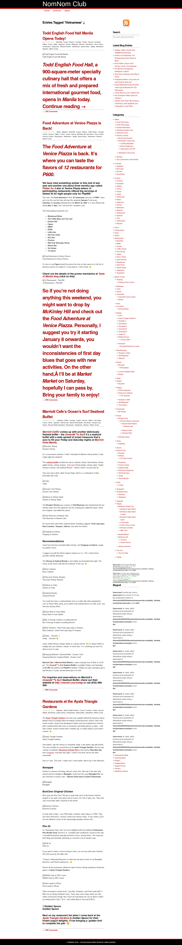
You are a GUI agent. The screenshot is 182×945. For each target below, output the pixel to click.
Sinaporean (55, 46)
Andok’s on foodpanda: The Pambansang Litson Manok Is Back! (125, 58)
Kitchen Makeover (126, 146)
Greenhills (120, 294)
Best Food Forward (125, 138)
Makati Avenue (123, 337)
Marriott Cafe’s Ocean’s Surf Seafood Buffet (73, 414)
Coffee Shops (92, 132)
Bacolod (121, 384)
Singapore (50, 753)
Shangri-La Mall (124, 353)
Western (45, 49)
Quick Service (61, 712)
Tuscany (123, 540)
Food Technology (123, 125)
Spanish (120, 216)
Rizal (118, 482)
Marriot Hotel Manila (76, 422)
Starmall (121, 358)
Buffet (66, 420)
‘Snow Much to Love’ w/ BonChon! (127, 93)
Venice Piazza (82, 136)
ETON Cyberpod (124, 390)
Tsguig (119, 557)
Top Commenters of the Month (127, 160)
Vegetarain (120, 270)
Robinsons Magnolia (126, 470)
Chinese (71, 42)
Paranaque (121, 409)
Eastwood (122, 462)
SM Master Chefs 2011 (126, 141)
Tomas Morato (123, 478)
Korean (68, 44)
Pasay (45, 425)
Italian (55, 44)
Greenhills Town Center (127, 297)
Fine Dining (97, 420)
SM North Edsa (123, 473)
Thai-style (71, 465)
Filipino (45, 44)
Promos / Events (48, 136)
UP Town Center (126, 458)
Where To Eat (53, 49)
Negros (119, 381)
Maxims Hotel (127, 430)
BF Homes (122, 412)
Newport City (96, 422)
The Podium (122, 405)
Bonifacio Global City (126, 506)
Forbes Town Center (127, 525)
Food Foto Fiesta (123, 122)
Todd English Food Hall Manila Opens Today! (68, 35)
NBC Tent (123, 530)
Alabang (120, 280)
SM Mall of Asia (124, 437)
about (67, 10)
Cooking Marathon (127, 143)
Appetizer (65, 132)
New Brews (89, 44)
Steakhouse (76, 46)
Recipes (120, 157)
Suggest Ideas (120, 763)
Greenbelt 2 (122, 326)
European (97, 42)
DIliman (121, 456)
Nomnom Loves (122, 133)
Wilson (120, 300)
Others (117, 236)
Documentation (120, 758)
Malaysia (121, 494)
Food (116, 228)
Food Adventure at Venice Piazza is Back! (72, 125)
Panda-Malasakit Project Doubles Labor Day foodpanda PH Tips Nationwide (127, 87)
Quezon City (121, 450)
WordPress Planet (121, 771)
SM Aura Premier (65, 46)
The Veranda (125, 396)
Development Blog (121, 755)
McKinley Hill (81, 134)
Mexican (82, 44)
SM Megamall (123, 356)
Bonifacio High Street (128, 509)
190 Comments (51, 930)
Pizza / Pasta (98, 44)
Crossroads (124, 522)
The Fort (120, 550)
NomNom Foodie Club (125, 130)
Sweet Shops (85, 46)
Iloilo (118, 304)
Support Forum (120, 766)
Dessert (90, 42)
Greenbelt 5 (122, 332)
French (62, 134)
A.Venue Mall (125, 340)
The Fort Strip (123, 553)
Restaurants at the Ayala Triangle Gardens (70, 703)
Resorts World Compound (56, 425)
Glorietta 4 (122, 321)
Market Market (123, 534)
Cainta (120, 485)
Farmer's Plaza (123, 465)
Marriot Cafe (65, 422)
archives (57, 10)
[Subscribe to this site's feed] (126, 23)
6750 (120, 316)
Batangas (120, 286)
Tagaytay (120, 501)
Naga (119, 378)
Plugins (117, 761)
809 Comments (51, 690)
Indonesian (121, 197)
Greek (119, 194)
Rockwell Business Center (129, 346)
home (47, 10)
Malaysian (75, 44)
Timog (120, 476)
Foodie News (119, 230)
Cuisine (84, 42)
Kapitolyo (121, 444)
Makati (45, 712)
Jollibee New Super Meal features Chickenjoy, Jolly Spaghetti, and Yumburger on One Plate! (127, 103)
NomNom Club (64, 4)
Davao (119, 292)
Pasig (119, 441)
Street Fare (121, 265)
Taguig (92, 46)
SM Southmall (123, 309)
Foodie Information (123, 127)
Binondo (121, 365)
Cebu (119, 289)
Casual (65, 42)
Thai (118, 218)
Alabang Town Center (126, 282)
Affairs (59, 132)
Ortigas (119, 388)
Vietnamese (99, 46)
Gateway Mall (123, 468)
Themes (118, 769)
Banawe (121, 453)
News (117, 233)
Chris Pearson (109, 942)
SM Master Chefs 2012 (126, 153)
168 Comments (51, 111)
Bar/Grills (59, 42)
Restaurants (47, 46)
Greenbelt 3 (122, 329)
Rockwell (121, 344)
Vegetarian (120, 273)
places (119, 448)
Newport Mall (127, 433)
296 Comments (51, 400)
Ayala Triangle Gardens (71, 710)
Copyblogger (85, 942)
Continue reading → (64, 106)
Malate (120, 374)
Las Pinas (120, 306)
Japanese (61, 44)
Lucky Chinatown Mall (126, 372)
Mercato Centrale (126, 528)
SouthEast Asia (122, 492)
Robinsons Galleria (125, 393)
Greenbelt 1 (122, 324)
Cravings (78, 42)
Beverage (120, 169)
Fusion (50, 44)
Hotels (50, 422)
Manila (119, 362)
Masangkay (124, 368)
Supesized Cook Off (127, 149)
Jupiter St (121, 334)
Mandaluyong (122, 350)
